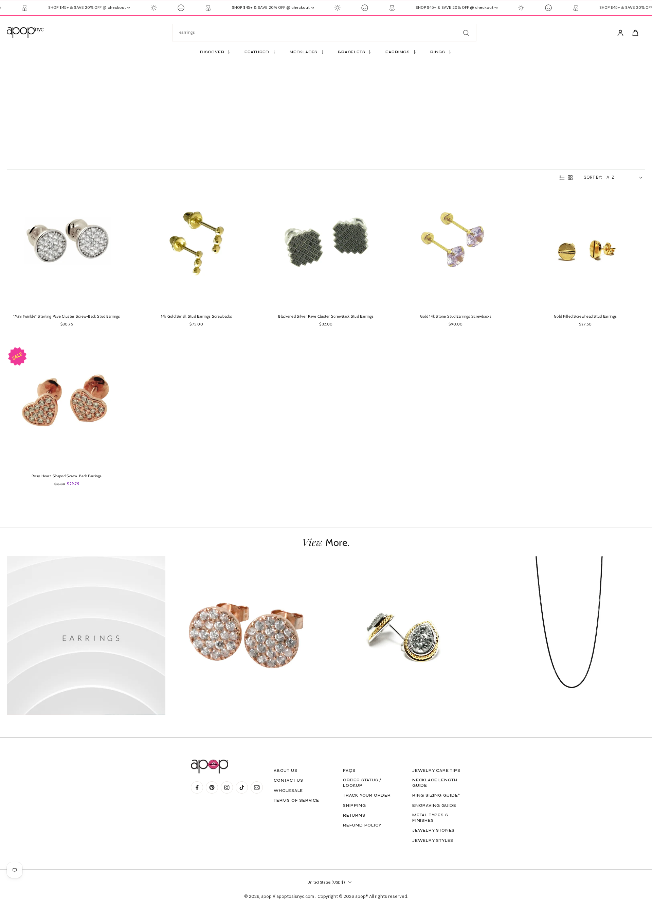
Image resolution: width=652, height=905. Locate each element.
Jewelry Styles (432, 840)
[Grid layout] (570, 178)
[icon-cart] (635, 32)
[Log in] (620, 32)
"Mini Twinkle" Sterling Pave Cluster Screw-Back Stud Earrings (66, 316)
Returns (354, 815)
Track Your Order (367, 795)
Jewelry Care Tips (436, 770)
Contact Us (288, 780)
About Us (285, 770)
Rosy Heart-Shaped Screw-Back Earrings (67, 476)
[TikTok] (242, 787)
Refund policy (362, 825)
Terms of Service (296, 800)
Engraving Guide (434, 805)
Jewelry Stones (433, 830)
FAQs (349, 770)
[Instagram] (227, 787)
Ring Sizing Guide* (436, 795)
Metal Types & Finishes (430, 818)
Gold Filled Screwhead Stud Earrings (585, 316)
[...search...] (466, 32)
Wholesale (288, 790)
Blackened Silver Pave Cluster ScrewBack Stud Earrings (326, 316)
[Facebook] (197, 787)
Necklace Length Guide (434, 783)
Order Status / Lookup (362, 783)
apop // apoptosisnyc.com (288, 896)
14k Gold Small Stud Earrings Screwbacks (196, 316)
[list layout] (562, 178)
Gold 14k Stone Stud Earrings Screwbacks (455, 316)
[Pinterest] (212, 787)
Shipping (354, 805)
